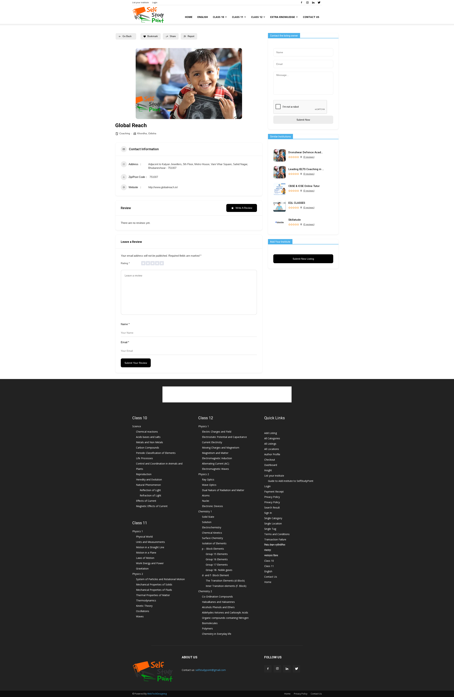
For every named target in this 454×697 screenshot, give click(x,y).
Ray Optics (208, 479)
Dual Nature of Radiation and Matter (223, 490)
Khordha (142, 133)
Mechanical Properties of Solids (154, 584)
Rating (125, 263)
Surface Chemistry (212, 538)
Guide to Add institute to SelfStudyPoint (290, 481)
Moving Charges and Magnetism (220, 447)
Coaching (124, 133)
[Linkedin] (313, 2)
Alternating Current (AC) (215, 463)
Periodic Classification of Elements (156, 453)
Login (154, 2)
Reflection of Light (150, 490)
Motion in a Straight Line (150, 547)
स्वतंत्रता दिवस (271, 555)
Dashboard (270, 465)
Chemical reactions (147, 431)
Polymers (207, 628)
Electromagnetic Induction (217, 458)
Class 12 (256, 17)
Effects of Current (146, 500)
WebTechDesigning (157, 693)
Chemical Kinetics (212, 532)
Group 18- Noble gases (219, 570)
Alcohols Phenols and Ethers (218, 607)
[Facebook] (301, 2)
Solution (206, 522)
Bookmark (152, 36)
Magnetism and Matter (215, 453)
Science (136, 426)
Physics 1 (137, 531)
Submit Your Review (135, 362)
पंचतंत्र (267, 550)
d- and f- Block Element (215, 575)
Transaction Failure (275, 539)
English (202, 17)
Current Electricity (212, 442)
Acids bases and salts (148, 437)
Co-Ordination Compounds (217, 596)
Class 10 (218, 17)
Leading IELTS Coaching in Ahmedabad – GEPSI (306, 169)
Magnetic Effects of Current (152, 506)
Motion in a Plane (146, 552)
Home (188, 17)
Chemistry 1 (205, 511)
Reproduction (143, 474)
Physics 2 (137, 574)
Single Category (273, 518)
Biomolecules (210, 623)
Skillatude (294, 219)
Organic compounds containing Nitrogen (225, 617)
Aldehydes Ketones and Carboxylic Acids (225, 612)
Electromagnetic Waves (215, 469)
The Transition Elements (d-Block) (225, 580)
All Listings (270, 443)
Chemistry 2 (205, 591)
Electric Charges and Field (216, 431)
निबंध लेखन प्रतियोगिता (274, 544)
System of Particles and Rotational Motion (160, 579)
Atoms (206, 495)
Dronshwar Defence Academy (306, 152)
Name (125, 324)
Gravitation (142, 568)
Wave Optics (209, 484)
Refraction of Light (150, 495)
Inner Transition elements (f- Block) (226, 586)
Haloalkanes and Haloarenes (218, 602)
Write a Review (244, 207)
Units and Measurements (150, 542)
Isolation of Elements (214, 543)
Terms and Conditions (277, 534)
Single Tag (270, 528)
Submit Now (303, 119)
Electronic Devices (212, 506)
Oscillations (142, 611)
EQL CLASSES (296, 203)
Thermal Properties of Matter (153, 595)
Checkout (269, 459)
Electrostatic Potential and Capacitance (224, 437)
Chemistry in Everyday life (216, 633)
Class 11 (237, 17)
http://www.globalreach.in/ (163, 187)
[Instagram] (307, 2)
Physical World (144, 536)
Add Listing (270, 433)
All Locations (271, 449)
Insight (268, 470)
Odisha (152, 133)
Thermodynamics (146, 600)
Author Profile (272, 454)
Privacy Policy (272, 497)
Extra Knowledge (282, 17)
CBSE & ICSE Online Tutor (304, 186)
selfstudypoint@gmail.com (210, 670)
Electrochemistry (211, 527)
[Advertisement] (227, 394)
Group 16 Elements (217, 559)
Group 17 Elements (217, 564)
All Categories (272, 438)
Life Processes (144, 458)
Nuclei (205, 500)
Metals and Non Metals (149, 442)
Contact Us (311, 17)
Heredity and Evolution (149, 479)
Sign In (268, 513)
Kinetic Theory (144, 605)
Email (125, 342)
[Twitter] (319, 2)
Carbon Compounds (147, 447)
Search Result (272, 507)
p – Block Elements (213, 548)
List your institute (140, 2)
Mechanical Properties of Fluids (154, 589)
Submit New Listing (303, 258)
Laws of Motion (145, 558)
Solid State (208, 516)
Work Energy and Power (150, 563)
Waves (140, 616)
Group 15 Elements (217, 554)
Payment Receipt (274, 491)
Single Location (273, 523)
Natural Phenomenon (148, 484)
